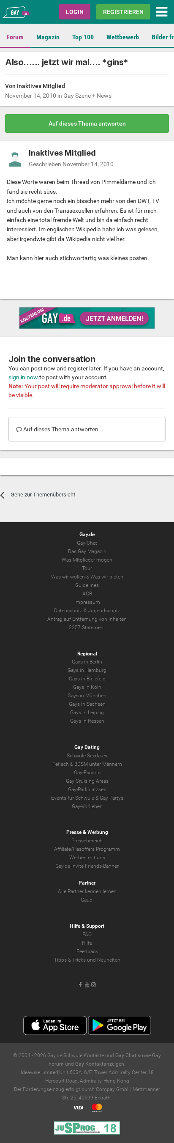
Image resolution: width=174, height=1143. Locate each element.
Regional (87, 654)
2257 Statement (87, 627)
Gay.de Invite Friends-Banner (87, 866)
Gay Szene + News (87, 95)
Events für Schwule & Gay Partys (87, 798)
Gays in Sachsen (87, 704)
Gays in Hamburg (87, 670)
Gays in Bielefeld (87, 679)
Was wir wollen (68, 577)
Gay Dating (87, 747)
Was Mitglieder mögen (87, 560)
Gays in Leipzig (87, 712)
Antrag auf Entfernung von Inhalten (87, 619)
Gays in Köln (87, 687)
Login (75, 11)
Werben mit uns (87, 858)
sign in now (23, 377)
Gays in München (87, 696)
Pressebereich (87, 841)
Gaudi (87, 900)
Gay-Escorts (87, 773)
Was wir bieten (106, 577)
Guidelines (87, 585)
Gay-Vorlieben (87, 806)
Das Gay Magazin (87, 551)
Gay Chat (125, 1055)
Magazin (48, 37)
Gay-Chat (87, 543)
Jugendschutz (104, 611)
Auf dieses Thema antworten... (62, 429)
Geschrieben (71, 164)
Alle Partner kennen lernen (87, 891)
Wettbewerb (122, 37)
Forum (15, 37)
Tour (87, 568)
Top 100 (83, 37)
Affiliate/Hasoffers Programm (87, 849)
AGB (87, 594)
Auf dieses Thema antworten (87, 123)
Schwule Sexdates (87, 756)
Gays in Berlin (87, 662)
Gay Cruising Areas (87, 781)
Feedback (87, 951)
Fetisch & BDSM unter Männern (87, 764)
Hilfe (87, 943)
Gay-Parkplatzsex (87, 789)
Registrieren (123, 11)
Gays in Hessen (87, 721)
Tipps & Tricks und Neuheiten (87, 960)
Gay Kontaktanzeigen (99, 1064)
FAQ (87, 934)
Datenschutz (68, 611)
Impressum (87, 602)
